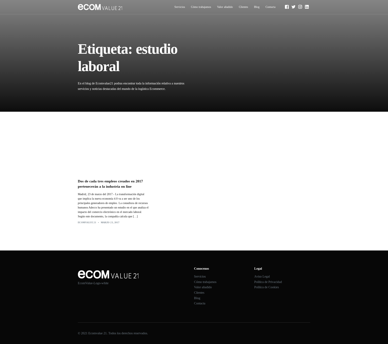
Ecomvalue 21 (87, 222)
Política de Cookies (266, 287)
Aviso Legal (262, 276)
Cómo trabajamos (201, 6)
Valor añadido (225, 6)
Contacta (270, 6)
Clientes (243, 6)
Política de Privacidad (268, 282)
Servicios (179, 6)
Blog (256, 6)
